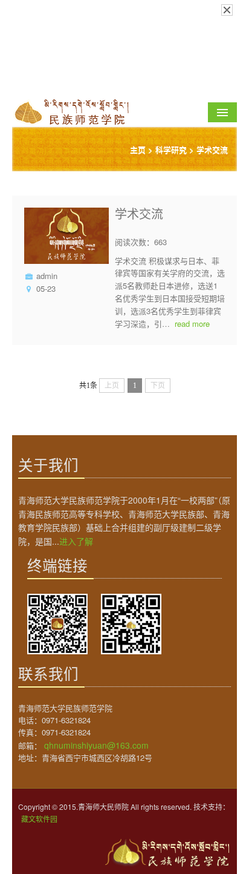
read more (192, 323)
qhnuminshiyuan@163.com (96, 745)
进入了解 (76, 541)
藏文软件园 (39, 818)
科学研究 (171, 149)
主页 (138, 149)
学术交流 (212, 149)
